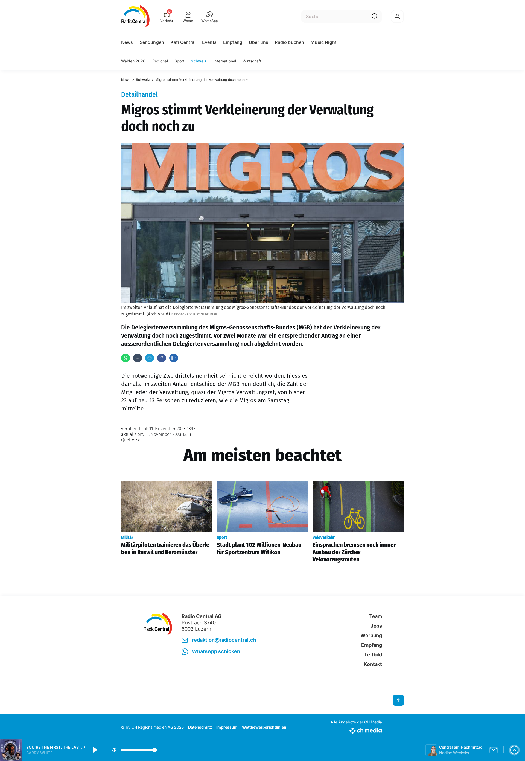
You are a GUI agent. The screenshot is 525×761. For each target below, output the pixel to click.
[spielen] (94, 750)
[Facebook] (161, 358)
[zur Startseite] (135, 16)
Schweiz (199, 61)
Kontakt (373, 664)
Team (375, 616)
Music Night (323, 42)
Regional (160, 61)
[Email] (149, 358)
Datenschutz (200, 727)
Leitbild (373, 654)
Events (209, 42)
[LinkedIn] (173, 358)
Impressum (227, 727)
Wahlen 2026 (133, 61)
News (127, 42)
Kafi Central (183, 42)
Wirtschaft (252, 61)
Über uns (258, 42)
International (224, 61)
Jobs (376, 626)
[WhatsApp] (125, 358)
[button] (209, 16)
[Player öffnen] (514, 750)
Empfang (232, 42)
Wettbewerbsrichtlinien (264, 727)
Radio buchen (289, 42)
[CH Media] (356, 729)
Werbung (371, 635)
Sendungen (152, 42)
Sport (179, 61)
